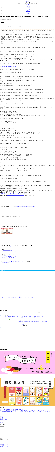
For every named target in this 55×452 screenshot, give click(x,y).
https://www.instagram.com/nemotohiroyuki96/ (10, 251)
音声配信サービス (2, 416)
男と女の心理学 (9, 19)
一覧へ (23, 324)
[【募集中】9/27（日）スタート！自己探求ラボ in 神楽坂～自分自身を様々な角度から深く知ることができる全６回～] (16, 322)
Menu (26, 4)
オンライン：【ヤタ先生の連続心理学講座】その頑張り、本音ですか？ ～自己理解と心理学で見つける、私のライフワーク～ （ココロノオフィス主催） (24, 316)
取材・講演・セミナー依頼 (4, 444)
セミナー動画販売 (28, 11)
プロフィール (28, 6)
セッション (28, 7)
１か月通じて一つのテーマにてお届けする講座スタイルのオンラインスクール (13, 261)
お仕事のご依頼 (28, 13)
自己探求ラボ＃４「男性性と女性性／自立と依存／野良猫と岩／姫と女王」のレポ (12, 409)
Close (28, 4)
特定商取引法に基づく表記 (4, 446)
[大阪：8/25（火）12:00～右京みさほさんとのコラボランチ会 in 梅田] (11, 321)
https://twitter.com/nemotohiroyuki (7, 250)
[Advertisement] (13, 267)
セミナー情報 (28, 9)
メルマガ (28, 10)
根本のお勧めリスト (3, 422)
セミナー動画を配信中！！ (5, 262)
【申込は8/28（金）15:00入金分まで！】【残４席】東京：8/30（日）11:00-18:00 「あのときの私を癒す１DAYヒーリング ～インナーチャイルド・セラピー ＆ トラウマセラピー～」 (26, 411)
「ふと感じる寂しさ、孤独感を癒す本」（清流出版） (8, 66)
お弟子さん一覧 (4, 255)
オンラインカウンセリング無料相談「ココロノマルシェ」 (15, 195)
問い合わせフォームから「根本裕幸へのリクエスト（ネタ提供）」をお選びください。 (13, 193)
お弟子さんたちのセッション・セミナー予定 (8, 257)
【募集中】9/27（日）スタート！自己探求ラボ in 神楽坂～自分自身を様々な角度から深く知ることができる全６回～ (32, 321)
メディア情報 (2, 445)
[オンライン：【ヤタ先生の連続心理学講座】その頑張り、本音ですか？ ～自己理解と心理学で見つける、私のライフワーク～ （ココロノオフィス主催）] (2, 317)
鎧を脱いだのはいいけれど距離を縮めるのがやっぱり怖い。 (10, 217)
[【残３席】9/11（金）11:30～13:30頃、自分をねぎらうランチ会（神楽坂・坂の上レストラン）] (20, 324)
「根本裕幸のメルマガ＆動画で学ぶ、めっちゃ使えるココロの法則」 (25, 206)
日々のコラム (2, 417)
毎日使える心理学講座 (3, 19)
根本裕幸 (27, 1)
